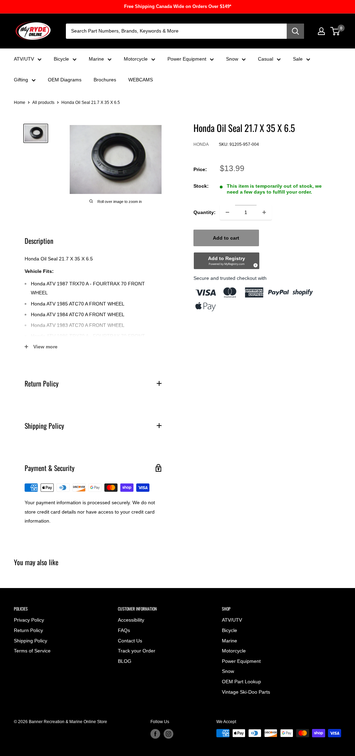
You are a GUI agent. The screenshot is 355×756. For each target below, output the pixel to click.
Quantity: (204, 212)
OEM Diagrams (64, 79)
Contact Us (130, 640)
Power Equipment (186, 59)
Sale (298, 59)
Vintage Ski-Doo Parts (246, 692)
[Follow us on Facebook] (155, 734)
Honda (201, 144)
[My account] (321, 31)
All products (43, 102)
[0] (335, 31)
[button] (226, 260)
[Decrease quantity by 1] (227, 212)
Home (19, 102)
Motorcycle (136, 59)
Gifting (21, 79)
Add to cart (226, 238)
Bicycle (61, 59)
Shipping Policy (30, 640)
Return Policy (28, 630)
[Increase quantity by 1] (264, 212)
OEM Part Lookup (241, 681)
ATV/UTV (24, 59)
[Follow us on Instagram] (168, 734)
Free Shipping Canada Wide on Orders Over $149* (177, 6)
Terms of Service (32, 650)
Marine (96, 59)
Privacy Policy (29, 620)
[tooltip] (254, 264)
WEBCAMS (140, 79)
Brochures (105, 79)
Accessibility (131, 620)
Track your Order (136, 650)
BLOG (124, 661)
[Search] (295, 31)
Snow (232, 59)
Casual (265, 59)
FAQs (124, 630)
